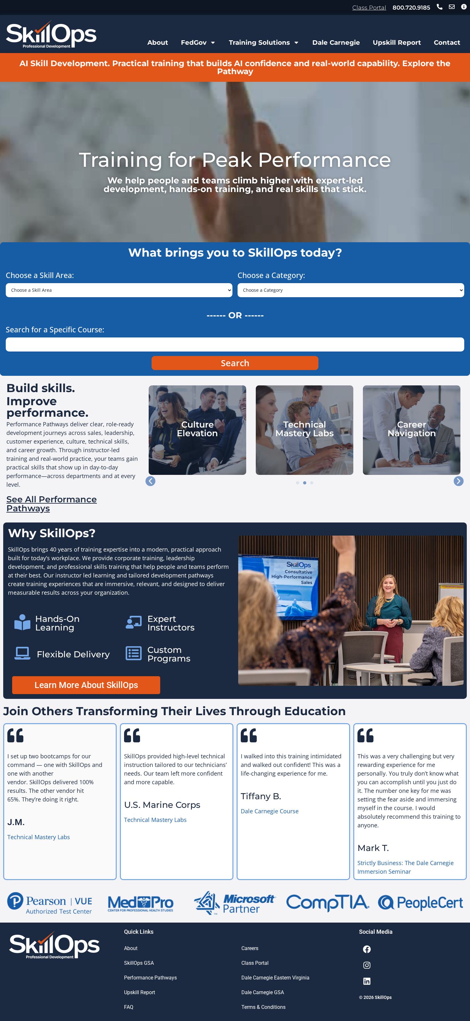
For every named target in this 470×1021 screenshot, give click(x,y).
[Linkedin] (367, 981)
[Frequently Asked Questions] (464, 7)
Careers (249, 948)
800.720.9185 (411, 7)
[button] (150, 481)
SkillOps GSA (139, 963)
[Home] (51, 34)
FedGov (194, 42)
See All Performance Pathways (51, 504)
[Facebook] (367, 949)
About (157, 42)
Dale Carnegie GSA (262, 992)
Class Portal (369, 7)
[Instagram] (367, 965)
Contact (447, 42)
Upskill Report (397, 42)
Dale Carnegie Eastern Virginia (275, 978)
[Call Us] (440, 7)
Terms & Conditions (263, 1007)
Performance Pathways (150, 978)
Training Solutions (259, 42)
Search (235, 363)
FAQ (128, 1007)
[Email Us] (452, 7)
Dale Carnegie (336, 42)
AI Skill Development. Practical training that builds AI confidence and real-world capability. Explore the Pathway (235, 67)
